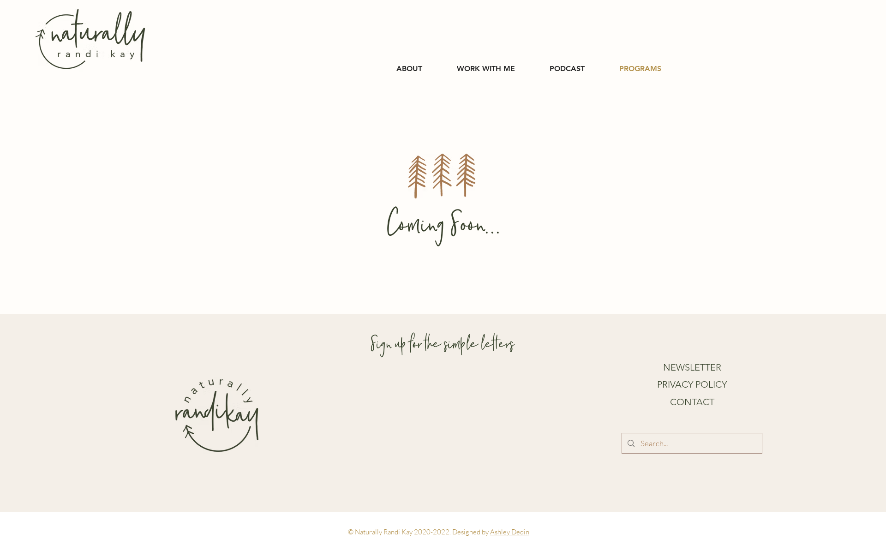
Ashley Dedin (509, 531)
